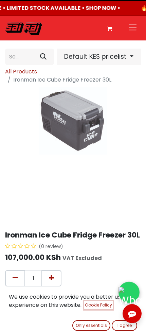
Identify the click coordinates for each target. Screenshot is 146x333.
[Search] (43, 57)
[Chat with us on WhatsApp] (129, 292)
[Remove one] (15, 278)
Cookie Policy (98, 305)
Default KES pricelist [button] (96, 56)
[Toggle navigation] (132, 28)
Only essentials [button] (91, 325)
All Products (21, 71)
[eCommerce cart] (109, 28)
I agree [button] (124, 325)
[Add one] (51, 278)
